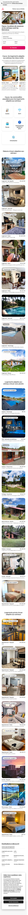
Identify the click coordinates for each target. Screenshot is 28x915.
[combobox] (13, 38)
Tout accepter (13, 898)
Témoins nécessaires (13, 902)
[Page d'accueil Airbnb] (3, 9)
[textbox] (7, 43)
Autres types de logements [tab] (8, 847)
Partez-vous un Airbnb (18, 9)
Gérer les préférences (13, 905)
